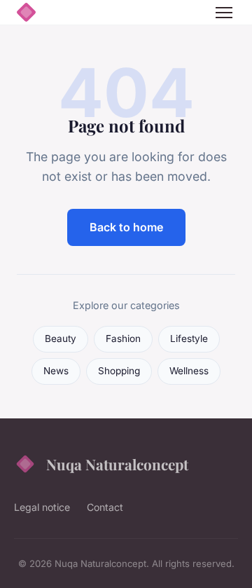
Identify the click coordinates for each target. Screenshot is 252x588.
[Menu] (224, 12)
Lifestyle (189, 338)
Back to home (126, 227)
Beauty (60, 338)
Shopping (119, 370)
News (56, 370)
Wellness (189, 370)
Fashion (123, 338)
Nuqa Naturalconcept (117, 464)
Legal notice (42, 507)
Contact (105, 507)
